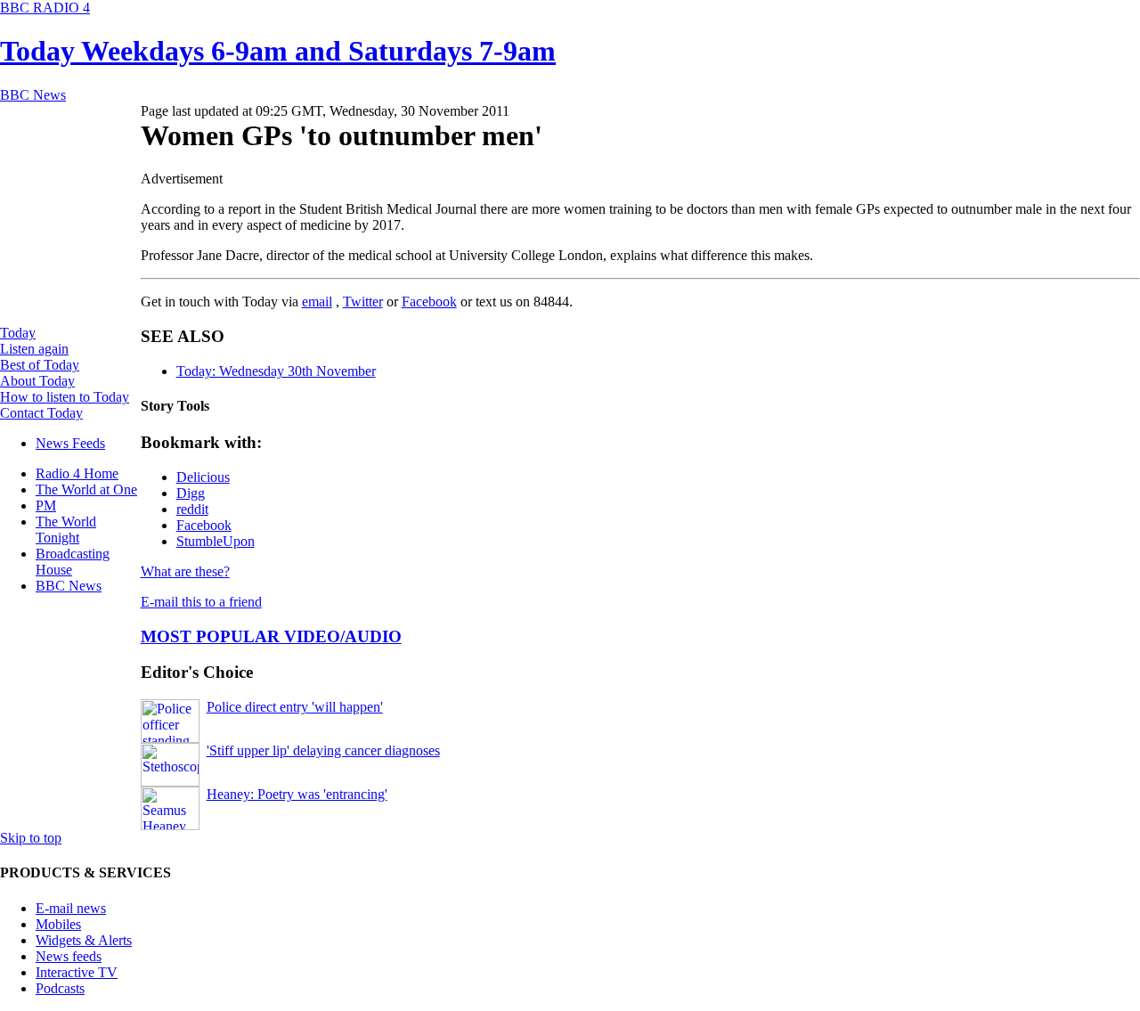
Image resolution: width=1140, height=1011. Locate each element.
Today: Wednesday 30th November (276, 371)
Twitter (363, 301)
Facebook (429, 301)
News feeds (69, 956)
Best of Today (39, 364)
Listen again (34, 348)
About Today (37, 380)
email (317, 301)
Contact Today (41, 412)
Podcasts (60, 988)
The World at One (86, 489)
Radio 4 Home (77, 473)
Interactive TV (77, 972)
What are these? (185, 571)
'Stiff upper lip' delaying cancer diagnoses (323, 750)
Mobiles (58, 924)
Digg (190, 493)
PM (46, 505)
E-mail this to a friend (201, 601)
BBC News (69, 585)
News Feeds (70, 443)
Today (18, 332)
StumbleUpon (215, 541)
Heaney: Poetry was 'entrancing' (297, 794)
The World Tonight (66, 529)
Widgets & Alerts (84, 940)
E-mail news (71, 908)
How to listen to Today (64, 396)
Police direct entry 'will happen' (295, 706)
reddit (192, 509)
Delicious (203, 477)
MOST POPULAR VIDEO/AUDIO (271, 636)
